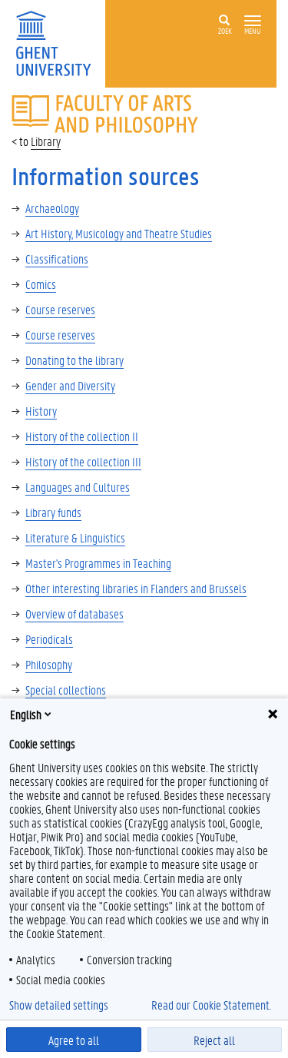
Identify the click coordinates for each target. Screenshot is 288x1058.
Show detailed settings (58, 1005)
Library (46, 141)
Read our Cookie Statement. (211, 1005)
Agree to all (73, 1040)
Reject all (214, 1040)
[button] (253, 21)
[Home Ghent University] (58, 42)
